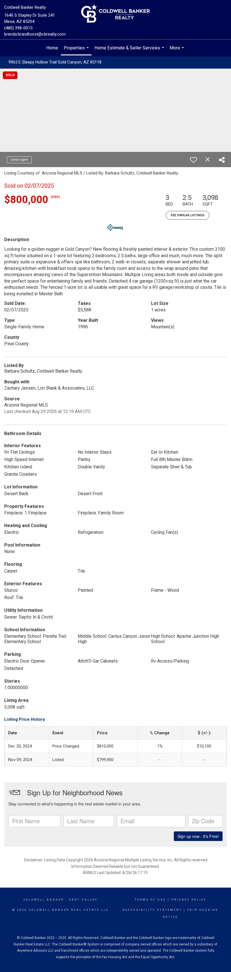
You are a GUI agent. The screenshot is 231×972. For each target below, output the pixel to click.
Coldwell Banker (44, 899)
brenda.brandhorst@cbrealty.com (35, 34)
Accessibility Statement (152, 909)
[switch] (193, 159)
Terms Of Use (150, 899)
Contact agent (19, 159)
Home (52, 48)
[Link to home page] (115, 13)
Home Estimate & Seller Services (129, 50)
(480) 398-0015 (18, 27)
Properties (77, 50)
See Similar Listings (187, 215)
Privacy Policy (188, 899)
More (177, 50)
